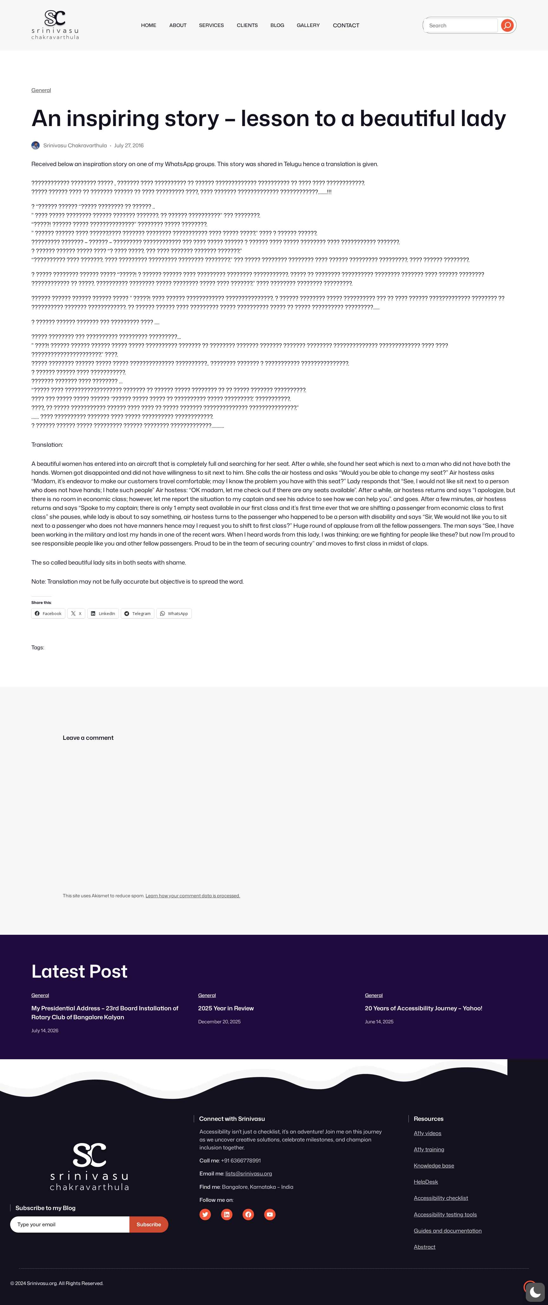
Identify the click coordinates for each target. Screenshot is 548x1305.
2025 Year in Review (226, 1008)
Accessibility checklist (441, 1197)
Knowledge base (434, 1165)
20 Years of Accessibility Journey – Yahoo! (423, 1008)
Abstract (424, 1246)
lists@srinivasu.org (248, 1173)
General (41, 90)
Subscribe (149, 1224)
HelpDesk (426, 1181)
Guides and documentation (448, 1230)
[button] (535, 1292)
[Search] (507, 25)
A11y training (429, 1149)
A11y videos (427, 1133)
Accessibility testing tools (445, 1214)
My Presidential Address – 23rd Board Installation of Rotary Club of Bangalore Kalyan (104, 1012)
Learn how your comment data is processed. (193, 895)
